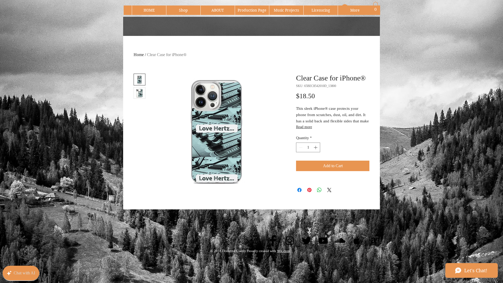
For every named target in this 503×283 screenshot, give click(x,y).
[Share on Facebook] (299, 190)
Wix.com (283, 251)
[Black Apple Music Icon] (356, 240)
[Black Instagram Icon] (289, 240)
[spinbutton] (308, 147)
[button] (375, 7)
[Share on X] (329, 190)
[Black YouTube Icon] (323, 240)
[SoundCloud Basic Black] (340, 240)
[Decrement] (300, 147)
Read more (304, 127)
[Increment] (316, 147)
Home (139, 54)
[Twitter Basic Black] (306, 240)
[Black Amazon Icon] (373, 240)
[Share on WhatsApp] (319, 190)
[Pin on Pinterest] (309, 190)
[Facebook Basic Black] (272, 240)
